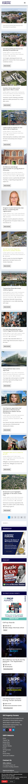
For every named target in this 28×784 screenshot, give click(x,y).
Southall (10, 376)
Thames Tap (6, 740)
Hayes (19, 456)
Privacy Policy (6, 753)
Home (4, 738)
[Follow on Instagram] (10, 730)
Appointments (21, 213)
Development (6, 54)
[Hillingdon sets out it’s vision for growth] (14, 442)
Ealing (4, 374)
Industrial (15, 133)
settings (17, 778)
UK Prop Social (7, 749)
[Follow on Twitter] (7, 730)
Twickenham (10, 297)
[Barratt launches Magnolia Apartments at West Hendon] (14, 239)
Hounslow (16, 93)
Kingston (5, 215)
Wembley (5, 56)
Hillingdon (10, 458)
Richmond (5, 297)
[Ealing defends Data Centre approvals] (14, 358)
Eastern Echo (6, 742)
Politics (12, 335)
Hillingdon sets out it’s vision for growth (13, 453)
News (17, 54)
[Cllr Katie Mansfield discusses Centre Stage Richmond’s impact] (14, 319)
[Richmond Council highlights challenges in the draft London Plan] (14, 481)
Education (13, 174)
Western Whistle (7, 746)
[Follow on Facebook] (4, 730)
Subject (13, 175)
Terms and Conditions (8, 755)
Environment (5, 93)
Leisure (17, 294)
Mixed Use (8, 295)
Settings (11, 781)
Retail (22, 295)
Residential (21, 54)
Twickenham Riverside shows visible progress (12, 289)
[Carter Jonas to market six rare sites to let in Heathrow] (14, 117)
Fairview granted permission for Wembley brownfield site (13, 49)
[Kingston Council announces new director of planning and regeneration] (14, 198)
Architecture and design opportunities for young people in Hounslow (13, 168)
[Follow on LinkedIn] (13, 730)
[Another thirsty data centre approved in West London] (14, 78)
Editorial (9, 174)
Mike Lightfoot (7, 52)
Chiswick (5, 174)
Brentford (20, 172)
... (18, 517)
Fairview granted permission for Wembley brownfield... (13, 26)
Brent (19, 52)
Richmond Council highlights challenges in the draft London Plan (12, 493)
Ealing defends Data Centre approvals (11, 369)
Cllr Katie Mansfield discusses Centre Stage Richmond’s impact (13, 330)
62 (21, 517)
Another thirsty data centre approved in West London (11, 89)
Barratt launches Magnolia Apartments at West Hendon (12, 249)
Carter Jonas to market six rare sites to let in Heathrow (12, 128)
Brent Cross (20, 253)
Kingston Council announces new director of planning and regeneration (13, 209)
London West (12, 54)
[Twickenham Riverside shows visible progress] (14, 278)
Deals (19, 131)
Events (4, 748)
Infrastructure (22, 93)
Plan (14, 295)
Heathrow (11, 93)
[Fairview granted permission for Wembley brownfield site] (14, 38)
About (4, 751)
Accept (4, 781)
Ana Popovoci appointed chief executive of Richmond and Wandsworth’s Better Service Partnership (12, 410)
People (10, 175)
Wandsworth (16, 418)
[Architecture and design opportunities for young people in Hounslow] (14, 157)
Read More (7, 66)
